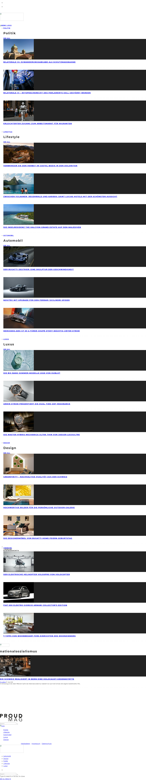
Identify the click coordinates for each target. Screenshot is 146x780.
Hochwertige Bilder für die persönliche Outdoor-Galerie (39, 508)
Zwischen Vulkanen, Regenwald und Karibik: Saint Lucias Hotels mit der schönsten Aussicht (60, 197)
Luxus (6, 339)
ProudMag (3, 682)
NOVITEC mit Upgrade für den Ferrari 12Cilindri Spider (36, 300)
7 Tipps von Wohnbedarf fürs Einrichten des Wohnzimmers (39, 636)
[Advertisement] (50, 702)
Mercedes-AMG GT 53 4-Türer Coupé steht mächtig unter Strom (41, 331)
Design (6, 443)
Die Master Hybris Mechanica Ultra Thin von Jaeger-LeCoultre (41, 435)
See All (6, 38)
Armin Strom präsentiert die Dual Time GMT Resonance (36, 404)
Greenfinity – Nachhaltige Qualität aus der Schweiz (35, 477)
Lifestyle (7, 132)
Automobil (8, 235)
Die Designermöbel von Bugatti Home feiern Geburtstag (37, 538)
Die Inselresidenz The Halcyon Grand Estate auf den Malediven (42, 227)
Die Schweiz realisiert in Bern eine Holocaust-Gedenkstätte (37, 679)
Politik (6, 28)
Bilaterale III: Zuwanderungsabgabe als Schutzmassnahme (39, 62)
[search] (17, 774)
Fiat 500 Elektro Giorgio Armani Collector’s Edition (35, 605)
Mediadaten (25, 744)
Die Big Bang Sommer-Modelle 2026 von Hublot (31, 373)
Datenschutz (47, 744)
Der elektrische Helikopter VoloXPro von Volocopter (36, 574)
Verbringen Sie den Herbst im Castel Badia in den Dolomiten (40, 166)
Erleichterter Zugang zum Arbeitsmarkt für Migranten (37, 124)
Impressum (36, 744)
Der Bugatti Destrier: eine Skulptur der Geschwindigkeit (38, 269)
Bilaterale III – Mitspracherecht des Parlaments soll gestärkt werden (47, 93)
